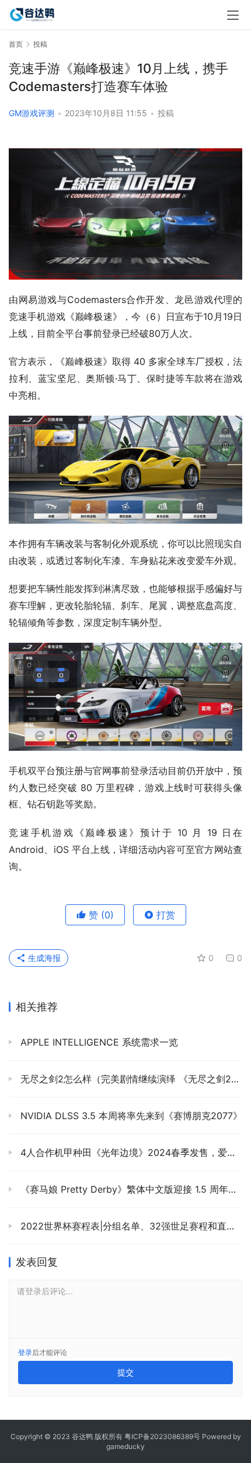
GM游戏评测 (31, 113)
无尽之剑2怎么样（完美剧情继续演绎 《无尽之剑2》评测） (130, 1079)
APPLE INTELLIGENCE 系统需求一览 (98, 1042)
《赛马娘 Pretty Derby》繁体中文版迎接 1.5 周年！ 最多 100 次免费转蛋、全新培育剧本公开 (130, 1189)
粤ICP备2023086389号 (162, 1436)
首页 (16, 44)
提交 (125, 1372)
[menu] (233, 15)
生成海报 (43, 958)
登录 (25, 1352)
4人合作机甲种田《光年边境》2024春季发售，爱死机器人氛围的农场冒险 (130, 1152)
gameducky (125, 1446)
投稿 (166, 113)
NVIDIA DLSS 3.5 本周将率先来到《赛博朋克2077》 (130, 1115)
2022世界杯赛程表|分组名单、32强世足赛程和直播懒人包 (130, 1226)
